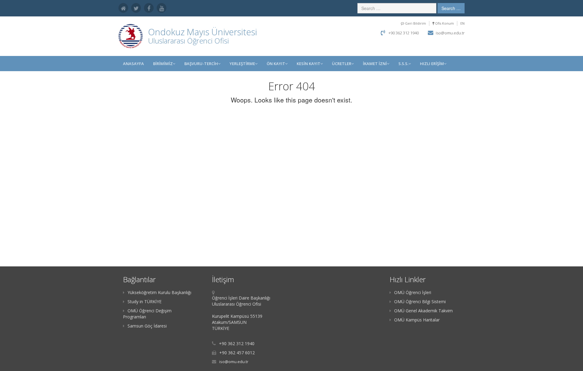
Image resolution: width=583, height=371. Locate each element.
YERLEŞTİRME (242, 63)
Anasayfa (133, 63)
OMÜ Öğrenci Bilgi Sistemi (420, 301)
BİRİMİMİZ (163, 63)
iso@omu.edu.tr (450, 33)
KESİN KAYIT (308, 63)
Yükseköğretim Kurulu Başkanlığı (159, 292)
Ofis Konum (444, 23)
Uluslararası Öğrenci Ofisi (188, 41)
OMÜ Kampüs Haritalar (417, 320)
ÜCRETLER (341, 63)
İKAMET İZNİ (375, 63)
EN (462, 23)
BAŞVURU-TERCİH (201, 63)
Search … (451, 8)
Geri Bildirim (415, 23)
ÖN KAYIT (276, 63)
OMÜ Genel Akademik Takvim (423, 311)
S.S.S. (403, 63)
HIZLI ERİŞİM (432, 63)
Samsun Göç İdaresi (147, 326)
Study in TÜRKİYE (145, 301)
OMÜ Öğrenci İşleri (412, 292)
